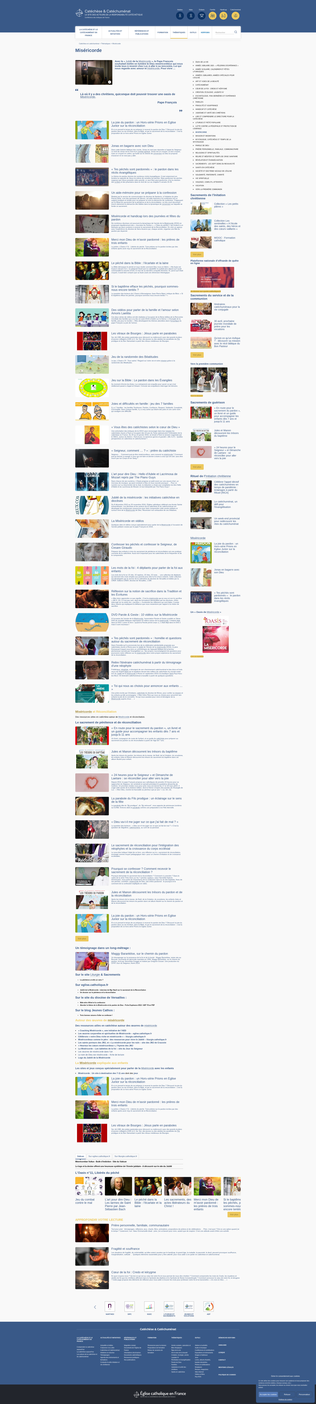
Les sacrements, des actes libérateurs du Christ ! (177, 1203)
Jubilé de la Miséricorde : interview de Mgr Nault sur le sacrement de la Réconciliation (113, 990)
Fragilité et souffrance (125, 1248)
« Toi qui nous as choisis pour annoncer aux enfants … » (147, 687)
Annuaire (222, 1345)
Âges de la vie (176, 1350)
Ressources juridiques (131, 1357)
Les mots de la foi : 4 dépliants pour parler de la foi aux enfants (147, 569)
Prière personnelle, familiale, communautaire (140, 1225)
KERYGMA (205, 32)
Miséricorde (145, 61)
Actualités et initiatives (115, 32)
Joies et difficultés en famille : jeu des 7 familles (142, 403)
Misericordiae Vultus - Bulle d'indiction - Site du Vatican (101, 1162)
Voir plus (82, 939)
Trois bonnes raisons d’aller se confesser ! (96, 1015)
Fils (178, 339)
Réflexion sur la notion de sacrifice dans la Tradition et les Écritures (146, 593)
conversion (157, 153)
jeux (136, 1073)
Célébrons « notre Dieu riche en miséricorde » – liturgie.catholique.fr (112, 1036)
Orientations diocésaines (132, 1353)
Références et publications (142, 32)
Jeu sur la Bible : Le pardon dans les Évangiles (141, 380)
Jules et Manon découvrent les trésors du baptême (144, 751)
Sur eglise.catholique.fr (99, 1156)
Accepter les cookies (268, 1394)
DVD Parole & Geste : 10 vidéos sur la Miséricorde (144, 614)
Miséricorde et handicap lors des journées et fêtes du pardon (145, 217)
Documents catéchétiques (132, 1355)
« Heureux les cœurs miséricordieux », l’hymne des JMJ (105, 1045)
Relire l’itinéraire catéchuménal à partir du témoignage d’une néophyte (146, 664)
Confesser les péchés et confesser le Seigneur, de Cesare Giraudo (144, 546)
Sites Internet (199, 1372)
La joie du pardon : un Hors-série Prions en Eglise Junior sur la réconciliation (143, 124)
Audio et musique (201, 1348)
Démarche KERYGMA (226, 1338)
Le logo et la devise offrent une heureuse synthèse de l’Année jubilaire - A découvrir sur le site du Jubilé (123, 1166)
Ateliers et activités (201, 1345)
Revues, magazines (201, 1369)
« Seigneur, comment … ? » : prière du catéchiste (143, 450)
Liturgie (95, 974)
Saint (126, 672)
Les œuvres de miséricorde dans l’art (95, 1052)
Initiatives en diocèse (107, 1353)
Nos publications (129, 1360)
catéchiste (141, 693)
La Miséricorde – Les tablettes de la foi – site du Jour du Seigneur (110, 1049)
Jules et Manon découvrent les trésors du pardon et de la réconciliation (146, 893)
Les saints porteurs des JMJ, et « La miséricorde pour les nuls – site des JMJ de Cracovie (122, 1042)
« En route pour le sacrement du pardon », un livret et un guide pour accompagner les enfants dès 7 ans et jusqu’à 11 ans (146, 731)
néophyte (124, 669)
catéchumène (134, 828)
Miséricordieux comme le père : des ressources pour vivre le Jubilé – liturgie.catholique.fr (122, 1039)
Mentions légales (226, 1367)
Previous (77, 1186)
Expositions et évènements (204, 1353)
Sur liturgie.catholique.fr (126, 1156)
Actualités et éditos (106, 1345)
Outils (193, 32)
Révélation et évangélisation (180, 1360)
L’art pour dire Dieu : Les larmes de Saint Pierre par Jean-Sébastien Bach (118, 1204)
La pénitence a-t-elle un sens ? (91, 980)
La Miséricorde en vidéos (127, 521)
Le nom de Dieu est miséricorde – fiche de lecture (101, 1055)
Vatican (80, 1156)
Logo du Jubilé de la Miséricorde (94, 1058)
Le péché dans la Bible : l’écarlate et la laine (139, 263)
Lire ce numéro (197, 656)
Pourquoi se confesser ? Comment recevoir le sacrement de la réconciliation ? (141, 870)
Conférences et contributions (204, 1350)
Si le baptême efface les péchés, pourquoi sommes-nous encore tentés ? (145, 288)
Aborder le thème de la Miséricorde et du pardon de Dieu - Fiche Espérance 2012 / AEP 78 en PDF (117, 1005)
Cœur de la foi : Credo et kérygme (133, 1272)
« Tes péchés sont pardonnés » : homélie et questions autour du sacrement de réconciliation (146, 639)
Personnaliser (304, 1394)
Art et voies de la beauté (179, 1353)
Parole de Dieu (176, 1362)
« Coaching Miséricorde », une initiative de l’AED (102, 1030)
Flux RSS (198, 1377)
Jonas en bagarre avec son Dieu (132, 145)
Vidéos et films (200, 1374)
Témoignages (105, 1355)
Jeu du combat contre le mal (85, 1201)
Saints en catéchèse (178, 1372)
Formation (163, 32)
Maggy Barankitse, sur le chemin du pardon (139, 953)
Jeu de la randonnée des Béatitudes (134, 356)
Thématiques (179, 32)
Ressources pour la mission (157, 1345)
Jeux (196, 1357)
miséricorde (153, 68)
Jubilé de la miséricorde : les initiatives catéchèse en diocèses (145, 499)
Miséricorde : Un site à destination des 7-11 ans (101, 1073)
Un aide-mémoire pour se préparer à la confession (144, 192)
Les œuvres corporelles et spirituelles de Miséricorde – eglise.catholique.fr (115, 1033)
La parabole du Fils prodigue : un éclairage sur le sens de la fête (146, 800)
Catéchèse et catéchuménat (89, 44)
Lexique (221, 1352)
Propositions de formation (156, 1348)
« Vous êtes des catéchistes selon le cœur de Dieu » (145, 427)
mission (164, 361)
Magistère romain (130, 1345)
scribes (117, 182)
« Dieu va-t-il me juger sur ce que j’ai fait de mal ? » (144, 821)
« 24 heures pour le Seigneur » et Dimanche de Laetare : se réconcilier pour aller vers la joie (142, 776)
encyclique (175, 321)
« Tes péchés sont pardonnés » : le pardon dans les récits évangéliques (144, 171)
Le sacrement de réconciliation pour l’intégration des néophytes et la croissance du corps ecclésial (145, 847)
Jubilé (129, 61)
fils (129, 805)
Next (239, 1186)
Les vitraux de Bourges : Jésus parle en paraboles (144, 333)
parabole (117, 805)
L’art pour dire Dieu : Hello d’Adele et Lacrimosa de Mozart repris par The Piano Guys (144, 475)
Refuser (287, 1394)
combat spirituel (144, 152)
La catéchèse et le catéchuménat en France (88, 32)
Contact (222, 1360)
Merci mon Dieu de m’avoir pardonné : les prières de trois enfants (145, 241)
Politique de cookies (285, 1399)
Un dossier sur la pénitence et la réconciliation (98, 992)
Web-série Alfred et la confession (92, 1002)
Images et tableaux (201, 1355)
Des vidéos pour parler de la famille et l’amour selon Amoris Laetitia (145, 311)
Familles (174, 1365)
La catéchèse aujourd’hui (85, 1352)
